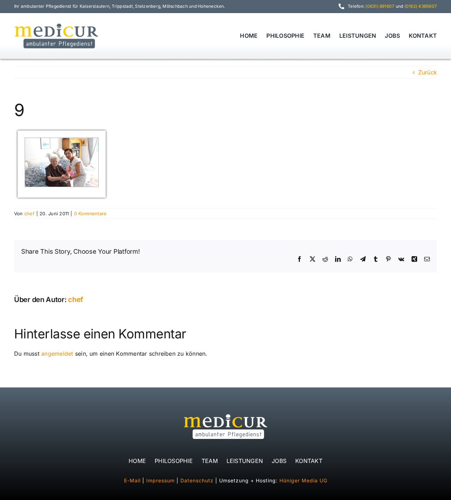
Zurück (427, 72)
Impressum (160, 480)
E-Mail (132, 480)
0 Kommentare (90, 213)
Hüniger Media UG (303, 480)
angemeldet (57, 353)
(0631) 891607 (379, 6)
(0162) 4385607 (420, 6)
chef (29, 213)
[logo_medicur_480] (56, 24)
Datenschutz (197, 480)
